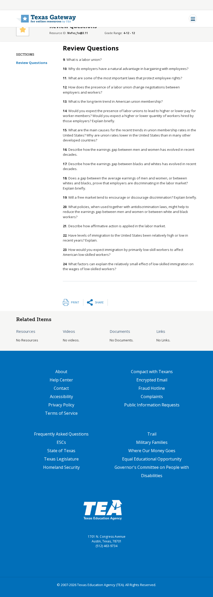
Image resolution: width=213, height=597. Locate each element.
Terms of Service (61, 413)
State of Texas (61, 450)
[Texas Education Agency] (102, 509)
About (61, 371)
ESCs (61, 442)
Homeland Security (61, 467)
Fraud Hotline (151, 388)
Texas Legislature (61, 459)
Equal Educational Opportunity (152, 459)
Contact (61, 388)
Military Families (152, 442)
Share (99, 302)
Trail (151, 434)
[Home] (46, 18)
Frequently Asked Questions (61, 434)
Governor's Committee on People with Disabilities (152, 471)
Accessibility (61, 396)
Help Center (61, 380)
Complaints (152, 396)
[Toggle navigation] (193, 18)
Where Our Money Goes (151, 450)
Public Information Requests (151, 405)
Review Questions (31, 62)
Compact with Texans (152, 371)
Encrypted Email (151, 380)
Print (75, 302)
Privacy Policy (61, 405)
